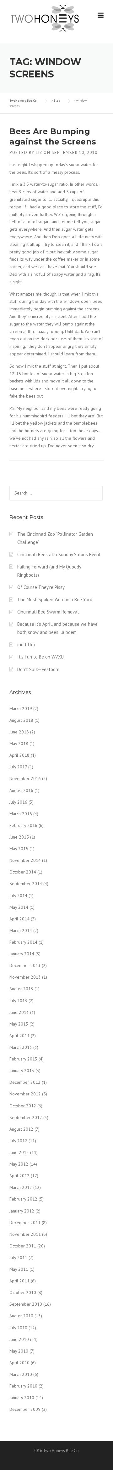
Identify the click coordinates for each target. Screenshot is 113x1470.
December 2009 (24, 1409)
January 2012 (21, 1211)
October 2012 (22, 1106)
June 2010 (19, 1339)
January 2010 (21, 1397)
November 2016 (25, 778)
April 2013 (19, 1035)
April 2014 (19, 919)
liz (39, 152)
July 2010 (18, 1328)
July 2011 (18, 1257)
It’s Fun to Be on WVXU (40, 657)
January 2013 (21, 1070)
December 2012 (24, 1082)
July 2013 (18, 1001)
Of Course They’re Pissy (41, 587)
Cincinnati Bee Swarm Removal (48, 612)
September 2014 (25, 883)
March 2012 (20, 1187)
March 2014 (20, 930)
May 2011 (18, 1269)
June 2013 (19, 1012)
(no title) (26, 644)
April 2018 (19, 755)
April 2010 (19, 1362)
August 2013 (21, 989)
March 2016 (20, 814)
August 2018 (21, 720)
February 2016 (23, 825)
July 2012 (18, 1141)
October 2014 (22, 872)
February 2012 (23, 1199)
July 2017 (18, 767)
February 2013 (23, 1059)
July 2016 (18, 802)
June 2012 (19, 1152)
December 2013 (24, 965)
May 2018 (18, 743)
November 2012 (25, 1094)
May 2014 (18, 907)
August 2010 (21, 1316)
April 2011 (19, 1281)
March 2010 (20, 1374)
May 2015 (18, 848)
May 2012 (18, 1164)
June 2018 (19, 732)
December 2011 (24, 1222)
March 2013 (20, 1047)
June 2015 (19, 837)
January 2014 (21, 954)
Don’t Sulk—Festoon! (38, 669)
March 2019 (20, 708)
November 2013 (25, 977)
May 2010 (18, 1351)
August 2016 (21, 790)
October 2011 (22, 1246)
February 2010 (23, 1386)
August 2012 (21, 1129)
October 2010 (22, 1292)
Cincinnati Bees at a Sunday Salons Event (59, 554)
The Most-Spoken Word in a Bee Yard (54, 599)
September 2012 (25, 1117)
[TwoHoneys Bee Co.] (44, 18)
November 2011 (25, 1234)
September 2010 (25, 1304)
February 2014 (23, 942)
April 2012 (19, 1176)
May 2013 (18, 1024)
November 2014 (25, 860)
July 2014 (18, 895)
